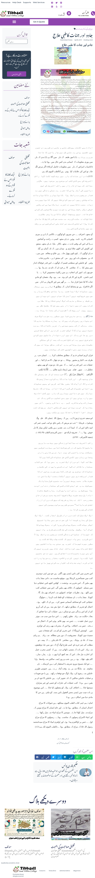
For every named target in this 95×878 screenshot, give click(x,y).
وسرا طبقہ (89, 315)
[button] (14, 22)
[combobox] (16, 41)
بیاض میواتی (25, 127)
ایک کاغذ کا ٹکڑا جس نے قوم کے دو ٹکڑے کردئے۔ (9, 184)
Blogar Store (77, 870)
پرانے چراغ (25, 121)
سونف (27, 97)
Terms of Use (52, 870)
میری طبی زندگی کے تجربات (86, 28)
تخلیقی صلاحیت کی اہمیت (20, 103)
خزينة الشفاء (25, 134)
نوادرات (78, 28)
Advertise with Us (65, 870)
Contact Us (42, 870)
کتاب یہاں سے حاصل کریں (63, 742)
